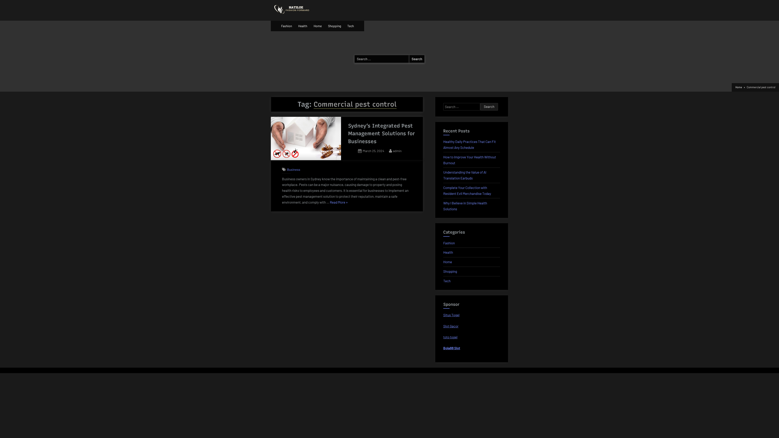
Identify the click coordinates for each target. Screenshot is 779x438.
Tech (350, 26)
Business (293, 169)
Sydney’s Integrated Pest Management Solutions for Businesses (381, 133)
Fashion (286, 26)
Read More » (339, 202)
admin (397, 151)
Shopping (334, 26)
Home (318, 26)
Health (302, 26)
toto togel (450, 337)
